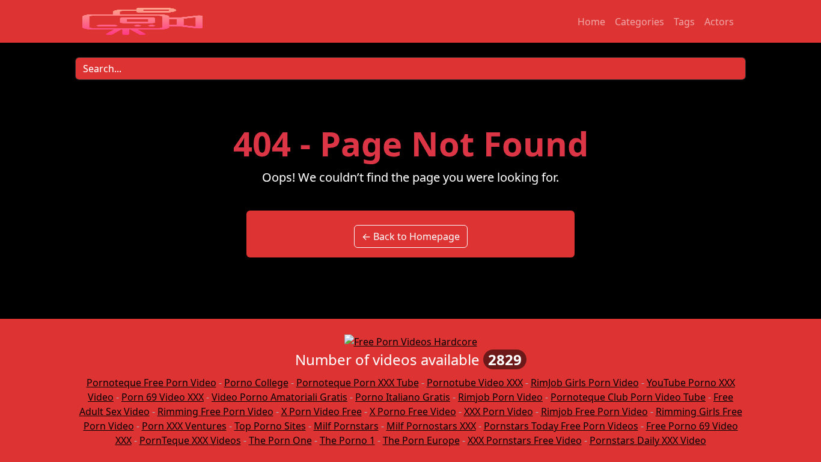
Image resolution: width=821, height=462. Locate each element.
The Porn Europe (421, 440)
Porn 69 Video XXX (162, 397)
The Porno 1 (347, 440)
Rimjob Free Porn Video (594, 411)
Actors (719, 21)
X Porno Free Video (413, 411)
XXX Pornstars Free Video (525, 440)
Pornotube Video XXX (475, 382)
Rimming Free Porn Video (215, 411)
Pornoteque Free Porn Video (151, 382)
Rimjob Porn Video (500, 397)
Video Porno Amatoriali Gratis (279, 397)
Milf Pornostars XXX (431, 426)
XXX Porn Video (498, 411)
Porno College (256, 382)
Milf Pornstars (346, 426)
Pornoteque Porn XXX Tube (357, 382)
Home (591, 21)
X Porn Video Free (321, 411)
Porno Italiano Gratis (402, 397)
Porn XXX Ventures (184, 426)
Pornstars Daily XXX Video (648, 440)
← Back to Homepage (411, 236)
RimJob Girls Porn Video (585, 382)
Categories (639, 21)
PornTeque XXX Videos (190, 440)
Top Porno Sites (270, 426)
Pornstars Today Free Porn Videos (561, 426)
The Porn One (280, 440)
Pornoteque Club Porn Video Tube (628, 397)
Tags (684, 21)
